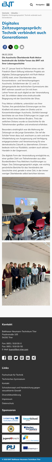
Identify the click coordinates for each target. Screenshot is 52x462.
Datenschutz (8, 403)
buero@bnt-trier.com (18, 349)
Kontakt (5, 383)
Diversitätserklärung (11, 395)
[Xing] (34, 359)
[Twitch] (22, 359)
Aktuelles (14, 13)
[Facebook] (4, 359)
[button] (5, 47)
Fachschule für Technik (12, 375)
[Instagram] (10, 359)
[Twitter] (16, 359)
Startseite (5, 13)
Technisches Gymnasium (13, 379)
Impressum (7, 399)
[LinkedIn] (28, 359)
